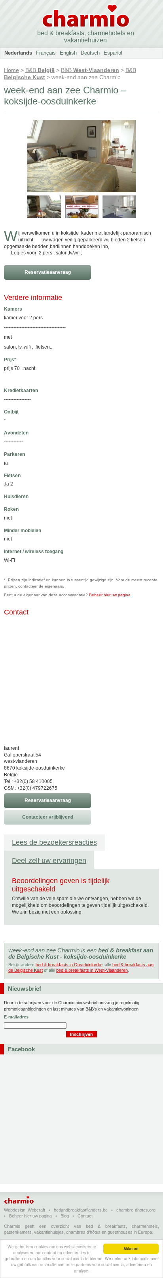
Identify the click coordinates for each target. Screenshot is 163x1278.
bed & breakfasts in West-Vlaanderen (92, 970)
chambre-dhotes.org (135, 1210)
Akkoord (130, 1248)
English (68, 53)
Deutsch (90, 53)
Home (11, 70)
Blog (65, 1216)
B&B (40, 70)
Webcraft (36, 1210)
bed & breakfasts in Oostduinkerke (69, 964)
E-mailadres (16, 1016)
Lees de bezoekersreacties (54, 842)
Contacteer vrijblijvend (47, 817)
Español (113, 53)
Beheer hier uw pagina (110, 595)
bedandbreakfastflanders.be (81, 1210)
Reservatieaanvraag (48, 272)
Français (46, 53)
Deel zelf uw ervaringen (49, 861)
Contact (85, 1216)
